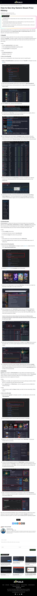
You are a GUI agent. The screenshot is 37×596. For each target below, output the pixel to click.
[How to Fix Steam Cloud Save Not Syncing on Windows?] (18, 558)
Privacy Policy (12, 584)
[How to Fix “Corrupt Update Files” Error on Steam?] (6, 570)
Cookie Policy (18, 584)
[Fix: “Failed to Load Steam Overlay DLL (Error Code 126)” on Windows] (30, 570)
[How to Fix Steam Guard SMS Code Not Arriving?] (30, 559)
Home (2, 5)
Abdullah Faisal (10, 528)
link (22, 394)
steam (19, 519)
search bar (9, 268)
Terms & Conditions (24, 584)
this (3, 62)
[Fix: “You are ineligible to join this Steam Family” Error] (18, 570)
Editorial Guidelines (31, 584)
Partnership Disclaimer (16, 586)
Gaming (5, 5)
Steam (7, 5)
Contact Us (23, 586)
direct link (25, 245)
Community (7, 584)
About (3, 584)
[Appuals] (19, 2)
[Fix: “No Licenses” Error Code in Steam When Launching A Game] (6, 559)
